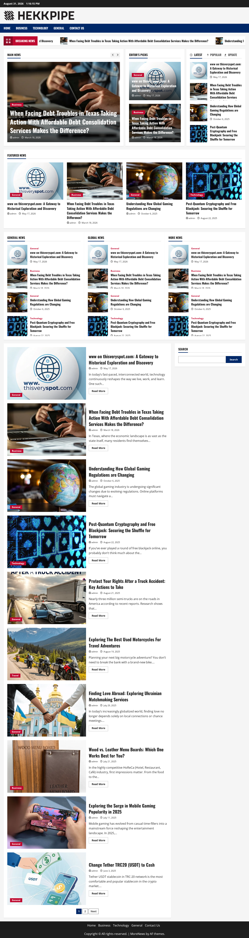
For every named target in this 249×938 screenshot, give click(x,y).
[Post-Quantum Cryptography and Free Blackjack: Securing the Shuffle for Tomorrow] (214, 181)
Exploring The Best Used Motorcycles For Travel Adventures (46, 654)
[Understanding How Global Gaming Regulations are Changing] (154, 181)
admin (16, 137)
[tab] (198, 55)
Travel (15, 675)
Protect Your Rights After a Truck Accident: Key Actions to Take (46, 598)
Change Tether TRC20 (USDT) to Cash (46, 878)
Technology (40, 28)
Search (183, 349)
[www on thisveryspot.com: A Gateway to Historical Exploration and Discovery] (35, 181)
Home (7, 28)
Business (21, 28)
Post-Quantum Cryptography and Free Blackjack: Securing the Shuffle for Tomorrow (198, 133)
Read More (100, 391)
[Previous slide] (112, 55)
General (59, 28)
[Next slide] (117, 55)
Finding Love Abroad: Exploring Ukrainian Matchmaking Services (46, 710)
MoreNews (137, 934)
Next (94, 911)
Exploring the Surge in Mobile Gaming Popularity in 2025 (46, 822)
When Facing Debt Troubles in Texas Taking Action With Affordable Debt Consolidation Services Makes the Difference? (99, 41)
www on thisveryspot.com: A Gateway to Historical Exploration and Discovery (154, 86)
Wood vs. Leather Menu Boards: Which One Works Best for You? (46, 766)
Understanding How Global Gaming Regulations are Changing (198, 112)
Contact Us (77, 28)
